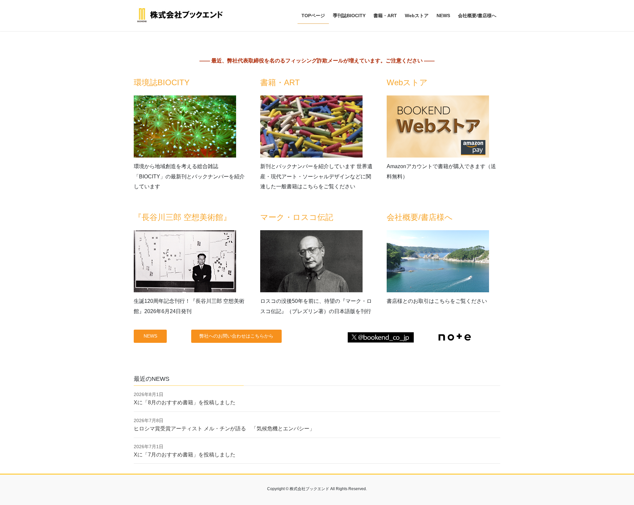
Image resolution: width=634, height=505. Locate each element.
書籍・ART (280, 82)
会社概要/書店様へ (420, 217)
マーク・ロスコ (288, 217)
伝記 (325, 217)
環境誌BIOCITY (162, 82)
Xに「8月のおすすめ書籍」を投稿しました (184, 402)
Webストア (407, 82)
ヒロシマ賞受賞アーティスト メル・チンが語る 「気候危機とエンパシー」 (224, 428)
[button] (150, 336)
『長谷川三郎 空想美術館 (178, 217)
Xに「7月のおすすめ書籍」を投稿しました (184, 454)
